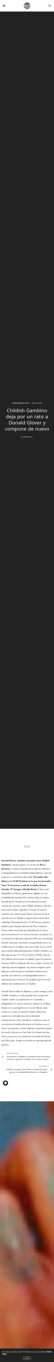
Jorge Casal (28, 437)
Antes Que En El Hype (20, 403)
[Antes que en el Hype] (27, 5)
